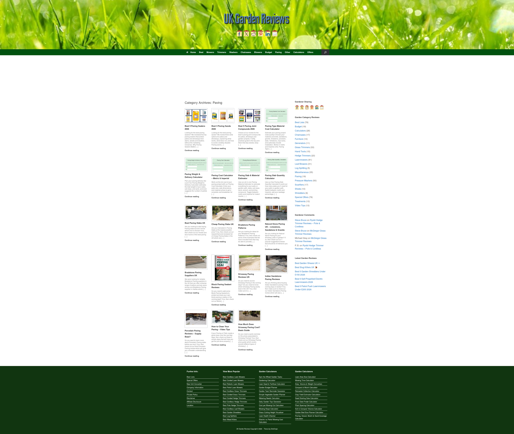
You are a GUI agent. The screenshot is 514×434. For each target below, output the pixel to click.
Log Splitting (301, 168)
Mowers (210, 52)
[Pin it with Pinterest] (260, 33)
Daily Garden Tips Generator (270, 401)
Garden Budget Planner (268, 387)
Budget (268, 52)
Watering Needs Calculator (269, 398)
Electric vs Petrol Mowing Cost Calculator (271, 420)
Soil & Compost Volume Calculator (308, 408)
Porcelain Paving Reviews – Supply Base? (193, 333)
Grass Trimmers (302, 147)
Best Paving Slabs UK (195, 222)
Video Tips (300, 205)
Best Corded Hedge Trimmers (234, 398)
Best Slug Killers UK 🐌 (306, 267)
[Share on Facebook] (239, 33)
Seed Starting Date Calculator (306, 398)
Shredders (300, 192)
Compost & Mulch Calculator (306, 387)
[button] (325, 52)
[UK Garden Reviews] (257, 19)
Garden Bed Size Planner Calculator (309, 412)
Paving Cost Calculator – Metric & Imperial (222, 177)
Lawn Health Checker (267, 416)
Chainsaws (246, 52)
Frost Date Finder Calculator (306, 401)
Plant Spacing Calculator (304, 405)
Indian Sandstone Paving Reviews (273, 278)
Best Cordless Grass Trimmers (235, 391)
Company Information (195, 387)
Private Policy (192, 394)
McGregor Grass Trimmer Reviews (310, 232)
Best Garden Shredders (232, 412)
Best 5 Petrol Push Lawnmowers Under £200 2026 (310, 288)
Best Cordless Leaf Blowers (233, 408)
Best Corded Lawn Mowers (233, 380)
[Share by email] (275, 33)
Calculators (298, 52)
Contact (190, 391)
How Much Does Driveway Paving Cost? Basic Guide (249, 327)
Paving (278, 52)
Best (201, 52)
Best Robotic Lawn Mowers (233, 384)
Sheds (298, 188)
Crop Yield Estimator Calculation (307, 394)
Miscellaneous (302, 172)
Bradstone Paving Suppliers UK (193, 274)
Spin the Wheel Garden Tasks (270, 377)
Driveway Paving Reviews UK (246, 276)
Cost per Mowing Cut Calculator (271, 405)
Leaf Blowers (301, 163)
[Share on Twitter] (246, 33)
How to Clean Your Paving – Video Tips (220, 328)
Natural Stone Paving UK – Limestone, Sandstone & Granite (275, 226)
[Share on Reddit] (253, 33)
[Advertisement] (257, 80)
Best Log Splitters (230, 416)
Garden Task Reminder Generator (272, 391)
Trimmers (221, 52)
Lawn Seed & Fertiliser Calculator (272, 384)
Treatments (300, 201)
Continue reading (192, 150)
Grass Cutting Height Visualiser (271, 412)
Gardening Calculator (267, 380)
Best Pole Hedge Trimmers (233, 405)
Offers (310, 52)
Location (190, 405)
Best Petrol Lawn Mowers (233, 387)
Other (287, 52)
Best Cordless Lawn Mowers (234, 377)
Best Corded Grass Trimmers (234, 394)
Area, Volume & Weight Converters (308, 384)
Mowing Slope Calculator (268, 408)
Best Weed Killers (230, 419)
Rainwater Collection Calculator (307, 391)
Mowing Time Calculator (304, 380)
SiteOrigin (274, 429)
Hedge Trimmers (303, 155)
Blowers (258, 52)
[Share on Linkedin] (267, 33)
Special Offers (301, 197)
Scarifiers (299, 184)
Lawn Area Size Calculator (305, 377)
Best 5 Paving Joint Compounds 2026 (247, 127)
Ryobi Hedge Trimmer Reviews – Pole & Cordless (309, 223)
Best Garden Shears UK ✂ (307, 263)
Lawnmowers (301, 159)
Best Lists (299, 122)
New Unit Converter (194, 384)
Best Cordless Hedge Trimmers (235, 401)
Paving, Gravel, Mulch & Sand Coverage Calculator (311, 417)
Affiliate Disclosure (194, 401)
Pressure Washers (303, 180)
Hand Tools (300, 151)
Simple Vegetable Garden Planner (272, 394)
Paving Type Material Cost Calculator (274, 127)
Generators (300, 143)
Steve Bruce (301, 220)
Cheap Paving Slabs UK (222, 224)
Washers (233, 52)
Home (193, 52)
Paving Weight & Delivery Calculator (194, 176)
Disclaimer (191, 398)
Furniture (299, 138)
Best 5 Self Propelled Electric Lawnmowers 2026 (309, 280)
